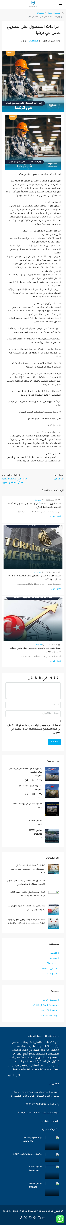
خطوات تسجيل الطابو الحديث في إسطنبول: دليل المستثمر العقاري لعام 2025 (28, 869)
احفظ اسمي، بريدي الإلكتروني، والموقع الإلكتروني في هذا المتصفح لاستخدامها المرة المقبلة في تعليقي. (34, 729)
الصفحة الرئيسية (54, 13)
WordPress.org (49, 1016)
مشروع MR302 (35, 821)
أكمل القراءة (55, 517)
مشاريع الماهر (49, 969)
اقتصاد (53, 953)
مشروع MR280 (35, 1167)
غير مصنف (51, 963)
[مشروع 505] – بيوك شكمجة (29, 786)
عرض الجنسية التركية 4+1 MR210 (27, 1154)
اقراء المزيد (13, 1075)
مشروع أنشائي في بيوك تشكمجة (27, 804)
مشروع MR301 (35, 830)
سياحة (53, 958)
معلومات (40, 13)
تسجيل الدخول (49, 1000)
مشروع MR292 (35, 1184)
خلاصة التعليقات (48, 1011)
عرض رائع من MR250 (32, 1138)
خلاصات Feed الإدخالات (45, 1005)
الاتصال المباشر (50, 1121)
